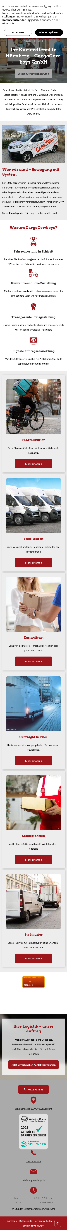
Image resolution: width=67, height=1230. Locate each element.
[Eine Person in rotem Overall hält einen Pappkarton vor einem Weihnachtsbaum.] (33, 802)
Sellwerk (39, 1225)
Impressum (11, 1220)
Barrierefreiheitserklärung (47, 1220)
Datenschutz (25, 1220)
